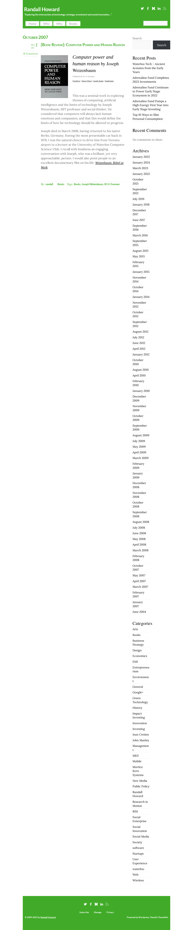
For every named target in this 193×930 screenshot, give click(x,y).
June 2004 (139, 612)
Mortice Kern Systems (138, 771)
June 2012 (139, 343)
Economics (140, 656)
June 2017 (139, 220)
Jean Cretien (141, 734)
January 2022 (141, 174)
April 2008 (139, 544)
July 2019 (138, 199)
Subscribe (84, 912)
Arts (135, 629)
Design (137, 650)
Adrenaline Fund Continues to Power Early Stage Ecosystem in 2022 (151, 91)
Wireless (138, 880)
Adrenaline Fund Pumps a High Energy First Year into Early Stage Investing (150, 105)
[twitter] (142, 8)
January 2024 (141, 162)
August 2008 (141, 522)
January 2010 (141, 391)
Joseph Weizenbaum (92, 184)
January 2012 (141, 354)
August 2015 (140, 251)
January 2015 (141, 272)
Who (46, 23)
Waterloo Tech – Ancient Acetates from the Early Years (149, 68)
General (138, 687)
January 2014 (141, 297)
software (138, 848)
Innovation (140, 723)
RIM (135, 811)
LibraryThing (87, 81)
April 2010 (139, 375)
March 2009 (141, 458)
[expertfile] (153, 8)
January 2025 (141, 157)
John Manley (141, 740)
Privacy (110, 912)
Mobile (137, 761)
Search (137, 38)
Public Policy (141, 786)
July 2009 (139, 441)
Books (73, 23)
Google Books (98, 81)
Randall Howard (48, 917)
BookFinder (109, 81)
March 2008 (141, 550)
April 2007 (139, 581)
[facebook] (148, 8)
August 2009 (141, 435)
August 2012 (140, 331)
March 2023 (140, 168)
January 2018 (141, 204)
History (137, 708)
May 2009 (139, 446)
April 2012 (139, 348)
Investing (139, 729)
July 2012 (138, 337)
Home (32, 23)
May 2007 (139, 575)
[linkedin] (159, 8)
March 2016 (140, 235)
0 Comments (30, 53)
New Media (140, 781)
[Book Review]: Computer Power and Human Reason (83, 44)
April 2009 (139, 452)
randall (49, 184)
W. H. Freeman (112, 184)
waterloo (138, 869)
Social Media (141, 836)
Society (137, 842)
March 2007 (140, 586)
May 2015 (139, 256)
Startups (138, 853)
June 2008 (139, 533)
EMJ (135, 661)
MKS (136, 755)
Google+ (138, 692)
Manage (97, 912)
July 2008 (139, 527)
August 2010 (141, 369)
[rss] (165, 8)
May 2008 (139, 539)
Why (59, 23)
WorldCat (76, 81)
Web (135, 874)
